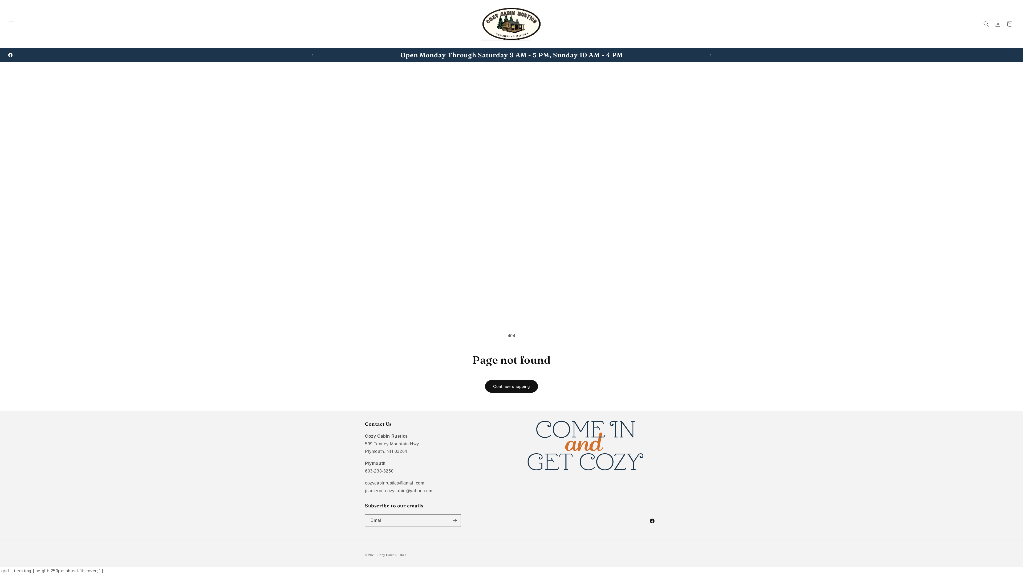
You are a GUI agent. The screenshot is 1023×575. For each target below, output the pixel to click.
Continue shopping (511, 386)
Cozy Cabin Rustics (392, 555)
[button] (11, 24)
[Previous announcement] (312, 55)
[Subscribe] (455, 520)
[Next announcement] (711, 55)
